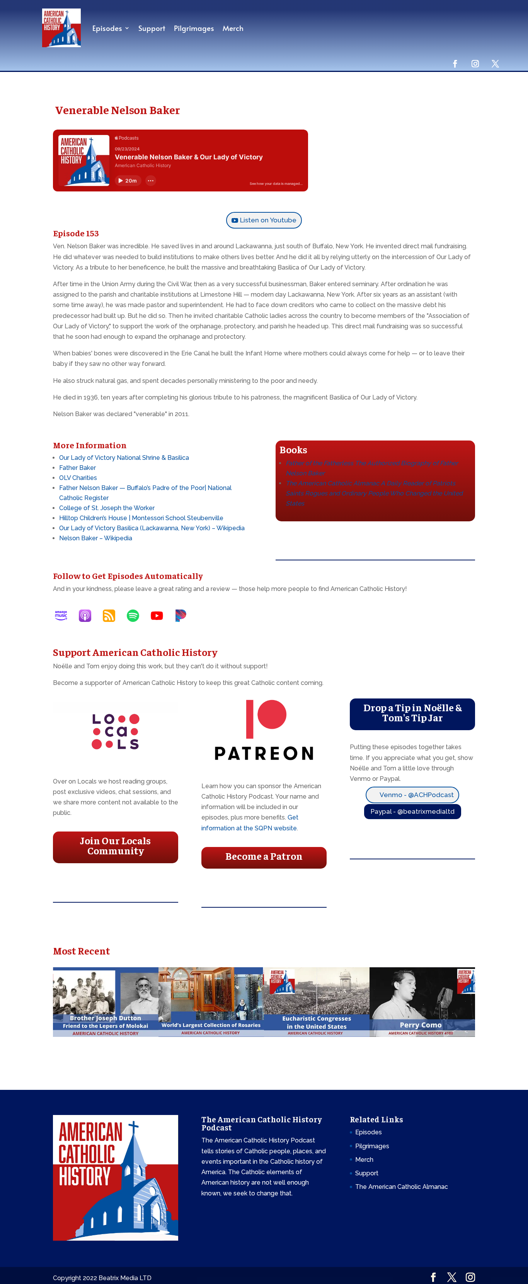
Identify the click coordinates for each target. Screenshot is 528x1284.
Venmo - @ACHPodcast (417, 795)
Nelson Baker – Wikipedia (95, 538)
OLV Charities (78, 478)
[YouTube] (161, 616)
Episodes (107, 28)
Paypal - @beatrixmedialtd (413, 811)
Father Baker (77, 467)
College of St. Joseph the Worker (107, 508)
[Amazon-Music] (65, 616)
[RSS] (113, 616)
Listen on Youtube (268, 220)
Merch (233, 28)
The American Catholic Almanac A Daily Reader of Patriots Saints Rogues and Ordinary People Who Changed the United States (374, 493)
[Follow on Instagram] (475, 63)
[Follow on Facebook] (455, 63)
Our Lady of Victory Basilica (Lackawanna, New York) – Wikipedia (152, 528)
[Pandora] (185, 616)
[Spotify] (137, 616)
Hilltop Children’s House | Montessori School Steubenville (141, 518)
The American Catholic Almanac (401, 1186)
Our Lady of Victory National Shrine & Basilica (124, 457)
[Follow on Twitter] (495, 63)
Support (151, 28)
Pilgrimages (194, 28)
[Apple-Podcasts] (89, 616)
